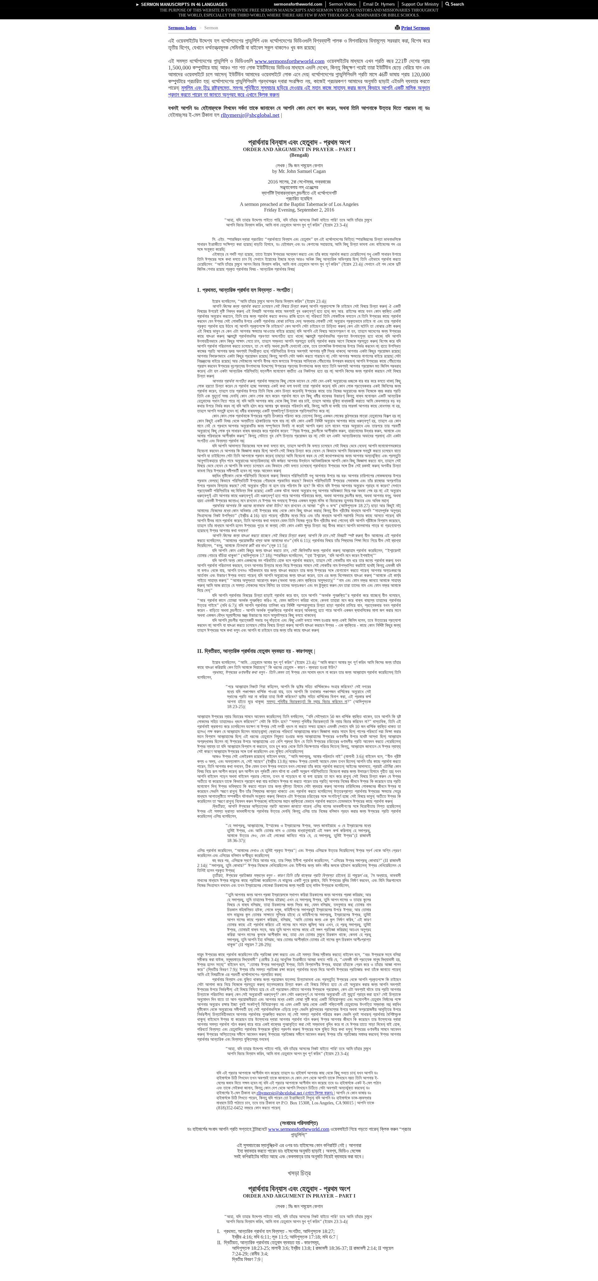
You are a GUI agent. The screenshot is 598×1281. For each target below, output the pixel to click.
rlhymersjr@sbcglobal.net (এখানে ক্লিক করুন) (295, 1093)
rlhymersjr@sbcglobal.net (250, 115)
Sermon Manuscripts (165, 4)
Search (456, 4)
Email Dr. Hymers (379, 4)
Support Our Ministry (420, 4)
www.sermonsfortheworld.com (290, 61)
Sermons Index (182, 28)
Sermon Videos (343, 4)
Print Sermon (415, 28)
